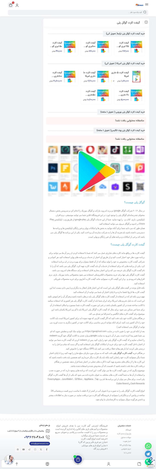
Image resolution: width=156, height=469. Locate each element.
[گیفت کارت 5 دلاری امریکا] (136, 76)
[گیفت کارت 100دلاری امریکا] (70, 76)
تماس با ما (127, 453)
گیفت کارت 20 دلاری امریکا (124, 95)
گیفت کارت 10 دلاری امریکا (89, 74)
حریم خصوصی (126, 449)
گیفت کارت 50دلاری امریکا (90, 95)
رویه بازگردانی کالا (125, 445)
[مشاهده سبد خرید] (10, 5)
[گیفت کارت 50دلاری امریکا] (103, 95)
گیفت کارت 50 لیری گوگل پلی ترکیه (56, 46)
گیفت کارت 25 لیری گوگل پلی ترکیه (123, 46)
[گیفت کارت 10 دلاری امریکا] (103, 76)
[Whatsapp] (148, 446)
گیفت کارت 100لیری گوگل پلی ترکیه (89, 46)
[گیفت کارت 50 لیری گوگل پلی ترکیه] (70, 46)
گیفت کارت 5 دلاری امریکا (120, 74)
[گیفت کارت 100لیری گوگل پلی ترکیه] (103, 46)
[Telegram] (148, 454)
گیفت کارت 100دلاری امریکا (57, 76)
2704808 (34, 437)
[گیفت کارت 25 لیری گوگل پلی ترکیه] (136, 46)
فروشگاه (128, 430)
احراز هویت (127, 441)
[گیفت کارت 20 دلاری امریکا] (136, 95)
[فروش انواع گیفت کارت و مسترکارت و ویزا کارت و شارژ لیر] (139, 5)
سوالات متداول (126, 437)
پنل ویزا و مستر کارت (124, 433)
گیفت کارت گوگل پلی (122, 353)
